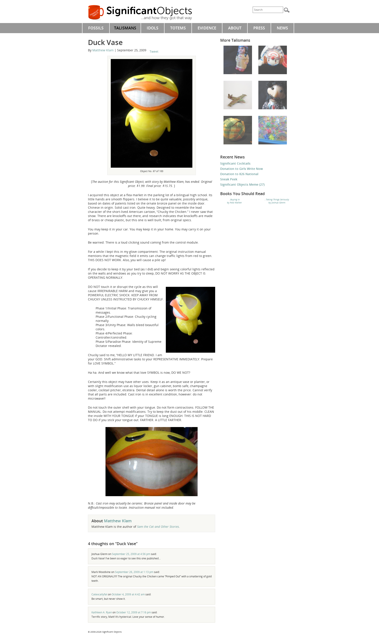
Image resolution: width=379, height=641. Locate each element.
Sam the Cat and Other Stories (158, 526)
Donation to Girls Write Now (241, 169)
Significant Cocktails (235, 163)
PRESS (259, 28)
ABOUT (234, 28)
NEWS (282, 28)
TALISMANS (125, 28)
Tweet (154, 51)
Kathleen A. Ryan (101, 612)
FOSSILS (96, 28)
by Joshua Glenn (277, 201)
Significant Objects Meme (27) (242, 184)
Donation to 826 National (239, 174)
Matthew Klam (103, 50)
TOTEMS (178, 28)
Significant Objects (145, 13)
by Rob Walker (234, 201)
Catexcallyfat (99, 594)
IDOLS (152, 28)
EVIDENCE (207, 28)
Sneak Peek (228, 179)
